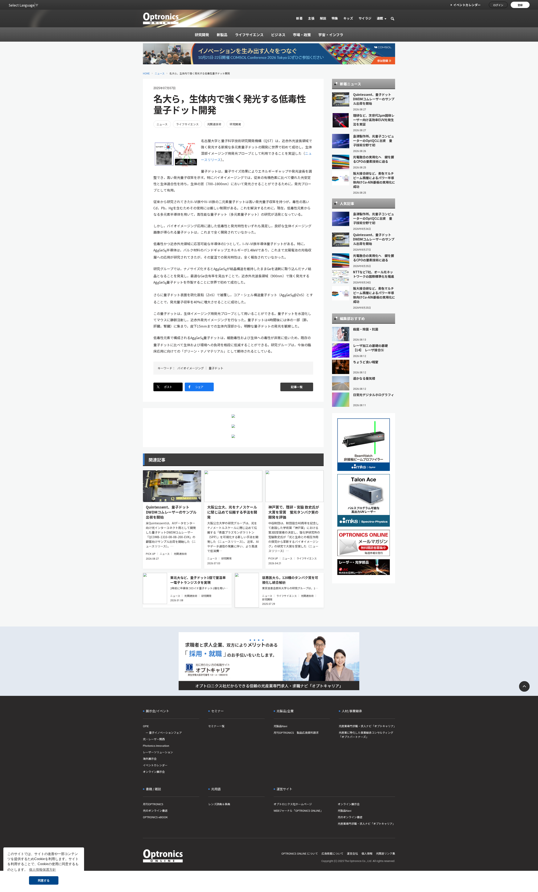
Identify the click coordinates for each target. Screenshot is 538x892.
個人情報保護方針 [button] (42, 869)
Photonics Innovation (156, 746)
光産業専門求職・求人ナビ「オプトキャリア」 (367, 726)
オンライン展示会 (154, 772)
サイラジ (365, 18)
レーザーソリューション (158, 752)
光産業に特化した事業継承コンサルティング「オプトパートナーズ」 (366, 735)
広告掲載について (332, 853)
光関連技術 (214, 124)
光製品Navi (280, 726)
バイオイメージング (190, 368)
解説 (323, 18)
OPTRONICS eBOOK (155, 817)
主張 (311, 18)
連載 (380, 18)
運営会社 (352, 853)
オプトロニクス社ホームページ (293, 804)
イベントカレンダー (467, 5)
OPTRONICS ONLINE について (299, 853)
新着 (299, 18)
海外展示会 (150, 759)
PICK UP (151, 553)
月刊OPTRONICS (153, 804)
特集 (335, 18)
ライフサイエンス (187, 124)
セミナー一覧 (216, 726)
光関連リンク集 (385, 853)
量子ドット (216, 368)
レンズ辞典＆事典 (219, 804)
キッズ (348, 18)
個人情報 (366, 853)
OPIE (146, 726)
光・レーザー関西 (154, 739)
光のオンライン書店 (155, 811)
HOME (146, 73)
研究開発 (235, 124)
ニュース (160, 73)
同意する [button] (44, 880)
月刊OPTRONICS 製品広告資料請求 (296, 733)
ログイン (498, 5)
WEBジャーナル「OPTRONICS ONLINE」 (298, 811)
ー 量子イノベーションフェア (162, 733)
